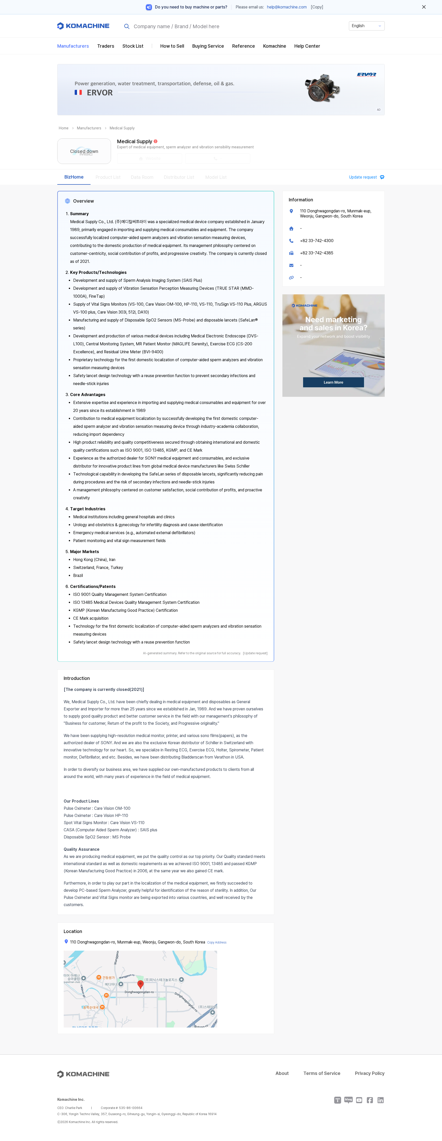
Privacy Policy (370, 1073)
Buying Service (208, 46)
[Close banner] (424, 7)
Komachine (274, 46)
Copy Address (216, 942)
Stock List (133, 46)
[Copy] (317, 7)
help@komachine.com (287, 7)
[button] (428, 1097)
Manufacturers (73, 46)
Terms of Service (321, 1073)
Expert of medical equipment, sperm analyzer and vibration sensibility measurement (185, 147)
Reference (243, 46)
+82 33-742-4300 (317, 240)
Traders (105, 46)
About (282, 1073)
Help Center (307, 46)
